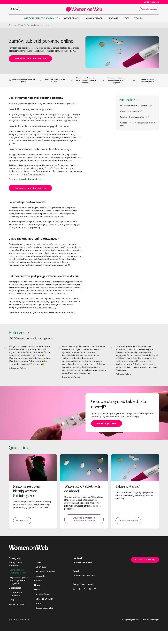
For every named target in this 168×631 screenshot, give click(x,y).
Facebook (79, 588)
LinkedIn (90, 588)
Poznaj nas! (22, 520)
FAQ (73, 312)
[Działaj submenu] (143, 18)
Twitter (74, 588)
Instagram (85, 588)
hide (136, 100)
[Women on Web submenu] (103, 18)
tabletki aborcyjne (128, 520)
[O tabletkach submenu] (80, 18)
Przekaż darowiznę (149, 9)
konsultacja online (106, 423)
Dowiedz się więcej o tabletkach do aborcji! (84, 519)
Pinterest (95, 589)
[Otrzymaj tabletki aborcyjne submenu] (58, 18)
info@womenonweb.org (35, 174)
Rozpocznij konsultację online (30, 58)
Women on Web (15, 25)
